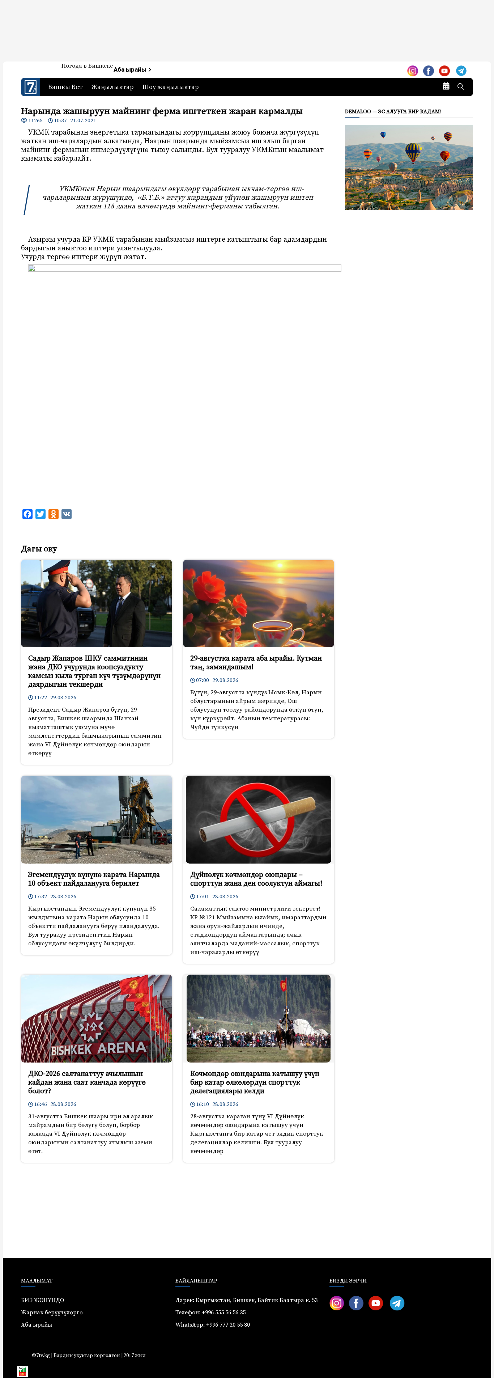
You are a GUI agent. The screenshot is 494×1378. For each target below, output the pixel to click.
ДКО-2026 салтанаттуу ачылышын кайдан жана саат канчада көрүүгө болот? (87, 1082)
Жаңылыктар (112, 87)
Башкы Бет (65, 87)
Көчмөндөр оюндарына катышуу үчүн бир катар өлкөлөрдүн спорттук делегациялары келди (254, 1082)
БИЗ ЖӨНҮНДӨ (42, 1300)
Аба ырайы (131, 70)
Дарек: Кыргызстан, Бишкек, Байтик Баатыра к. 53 (246, 1300)
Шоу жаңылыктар (170, 87)
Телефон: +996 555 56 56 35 (210, 1312)
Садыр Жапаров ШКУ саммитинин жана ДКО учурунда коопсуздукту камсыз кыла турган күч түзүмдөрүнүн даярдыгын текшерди (94, 671)
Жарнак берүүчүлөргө (52, 1312)
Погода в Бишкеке (87, 65)
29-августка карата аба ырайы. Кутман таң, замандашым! (256, 663)
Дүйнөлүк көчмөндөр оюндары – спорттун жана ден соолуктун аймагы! (256, 879)
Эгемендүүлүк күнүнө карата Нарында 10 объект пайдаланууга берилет (94, 879)
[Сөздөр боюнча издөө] (460, 87)
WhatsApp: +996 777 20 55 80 (212, 1324)
